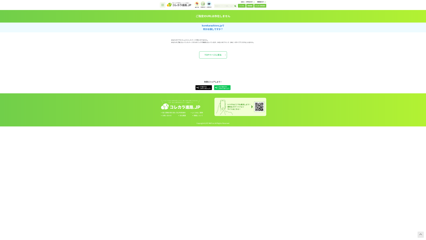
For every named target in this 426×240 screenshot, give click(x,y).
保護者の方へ (260, 2)
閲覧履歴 (250, 6)
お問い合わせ (167, 116)
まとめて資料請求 (260, 6)
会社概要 (183, 116)
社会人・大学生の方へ (247, 2)
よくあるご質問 (197, 113)
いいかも (241, 6)
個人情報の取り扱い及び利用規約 (174, 113)
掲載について (198, 116)
